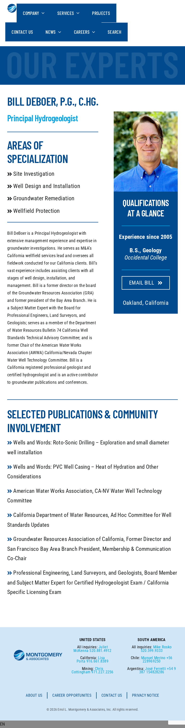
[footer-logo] (38, 651)
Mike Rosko (162, 647)
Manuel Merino (153, 658)
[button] (92, 724)
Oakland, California (146, 302)
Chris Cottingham (87, 670)
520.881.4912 (100, 650)
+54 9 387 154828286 (157, 670)
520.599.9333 (152, 650)
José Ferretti (155, 668)
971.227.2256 (102, 672)
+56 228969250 (157, 659)
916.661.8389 (97, 661)
